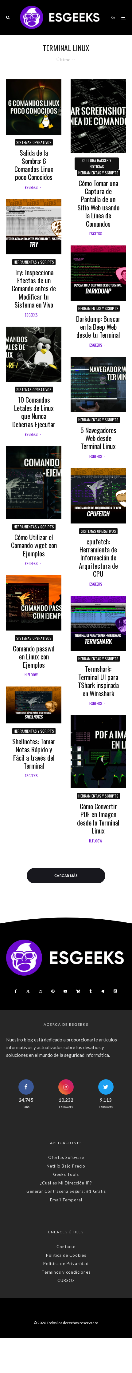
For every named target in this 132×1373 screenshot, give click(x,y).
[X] (27, 991)
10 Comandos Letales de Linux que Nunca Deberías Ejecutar (33, 412)
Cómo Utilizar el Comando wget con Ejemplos (34, 545)
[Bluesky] (78, 991)
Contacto (66, 1246)
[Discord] (115, 991)
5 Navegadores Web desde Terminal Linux (98, 438)
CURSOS (66, 1280)
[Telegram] (102, 991)
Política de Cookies (66, 1255)
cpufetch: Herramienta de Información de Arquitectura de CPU (98, 557)
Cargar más (66, 876)
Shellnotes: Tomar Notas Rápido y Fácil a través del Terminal (33, 753)
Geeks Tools (66, 1174)
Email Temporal (66, 1199)
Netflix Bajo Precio (66, 1166)
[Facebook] (15, 991)
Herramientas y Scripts (34, 262)
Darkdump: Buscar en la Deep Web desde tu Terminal (98, 327)
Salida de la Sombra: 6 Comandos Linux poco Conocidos (33, 165)
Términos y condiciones (66, 1272)
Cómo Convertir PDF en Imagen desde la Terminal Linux (98, 818)
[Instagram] (40, 991)
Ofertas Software (66, 1157)
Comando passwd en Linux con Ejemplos (34, 656)
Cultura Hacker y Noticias (96, 163)
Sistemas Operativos (34, 142)
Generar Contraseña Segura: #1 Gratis (66, 1191)
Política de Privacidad (66, 1263)
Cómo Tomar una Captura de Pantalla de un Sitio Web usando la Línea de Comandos (98, 203)
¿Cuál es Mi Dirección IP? (66, 1182)
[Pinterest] (53, 991)
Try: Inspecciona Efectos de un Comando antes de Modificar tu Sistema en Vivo (34, 288)
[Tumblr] (90, 991)
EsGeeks (31, 187)
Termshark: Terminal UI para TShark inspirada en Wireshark (98, 681)
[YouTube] (65, 991)
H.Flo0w (31, 674)
